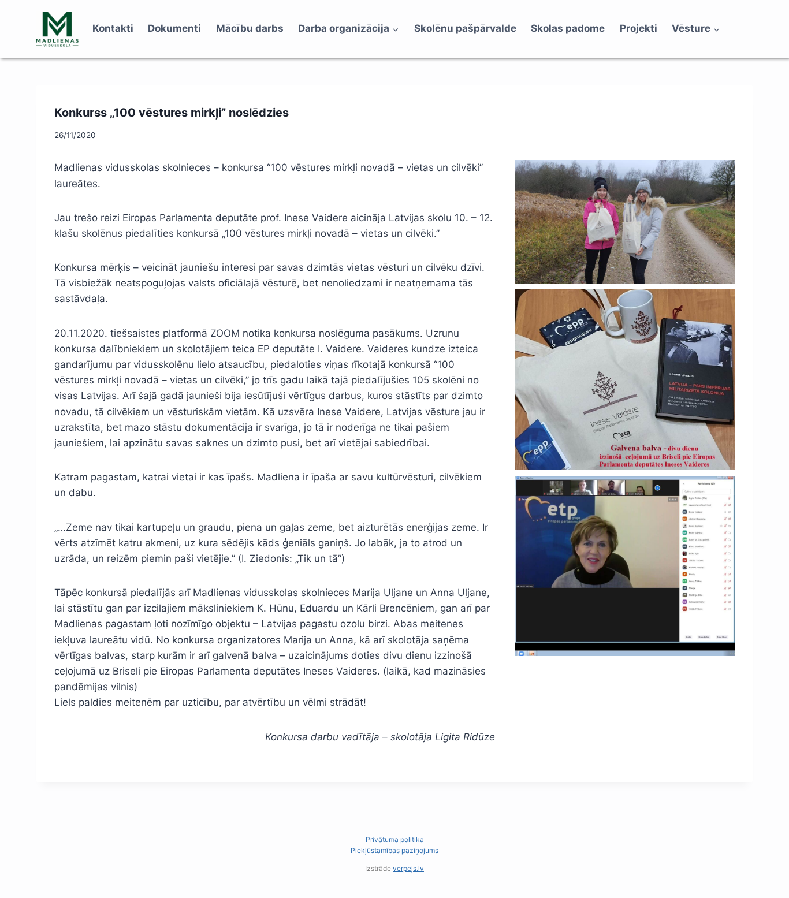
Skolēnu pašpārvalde (465, 28)
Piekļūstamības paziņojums (394, 850)
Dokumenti (174, 28)
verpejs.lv (408, 868)
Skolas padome (568, 28)
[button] (625, 222)
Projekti (638, 28)
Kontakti (112, 28)
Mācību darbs (250, 28)
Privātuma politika (395, 839)
